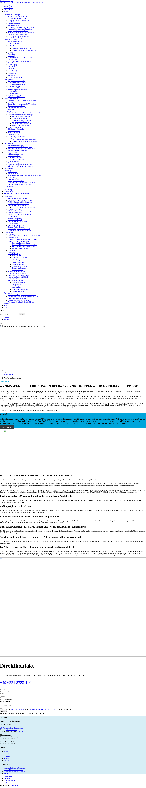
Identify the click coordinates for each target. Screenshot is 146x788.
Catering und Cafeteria (19, 263)
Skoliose (10, 102)
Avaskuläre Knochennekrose (17, 18)
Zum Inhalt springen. (6, 1)
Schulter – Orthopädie (15, 127)
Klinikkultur (12, 250)
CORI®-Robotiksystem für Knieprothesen (25, 141)
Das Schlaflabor (9, 186)
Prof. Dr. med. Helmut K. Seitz (17, 221)
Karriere (6, 304)
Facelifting (11, 52)
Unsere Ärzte (8, 6)
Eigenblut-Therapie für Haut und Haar (20, 165)
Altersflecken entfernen (15, 157)
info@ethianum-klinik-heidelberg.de (11, 728)
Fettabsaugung (12, 65)
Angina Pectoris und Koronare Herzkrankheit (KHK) (24, 175)
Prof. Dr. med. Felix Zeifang (17, 225)
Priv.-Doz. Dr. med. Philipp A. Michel (20, 200)
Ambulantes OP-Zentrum (20, 257)
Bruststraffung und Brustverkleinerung (24, 50)
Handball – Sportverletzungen (21, 120)
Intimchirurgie (12, 59)
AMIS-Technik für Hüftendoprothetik (24, 140)
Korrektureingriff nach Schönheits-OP (20, 61)
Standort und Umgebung (19, 266)
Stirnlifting (11, 75)
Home (6, 307)
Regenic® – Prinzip (14, 279)
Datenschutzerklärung (17, 709)
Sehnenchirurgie (13, 93)
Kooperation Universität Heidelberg (19, 277)
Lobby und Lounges (18, 264)
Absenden (4, 711)
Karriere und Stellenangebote (17, 271)
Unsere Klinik (8, 8)
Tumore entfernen (13, 25)
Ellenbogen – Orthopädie (16, 129)
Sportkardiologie (13, 173)
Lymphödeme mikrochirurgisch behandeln (21, 27)
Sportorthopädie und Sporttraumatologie (20, 115)
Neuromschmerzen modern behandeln (20, 29)
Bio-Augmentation (18, 291)
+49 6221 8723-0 (11, 730)
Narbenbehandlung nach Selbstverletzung (21, 32)
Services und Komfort (19, 268)
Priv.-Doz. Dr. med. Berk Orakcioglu (19, 214)
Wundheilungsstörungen (15, 38)
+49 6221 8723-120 (15, 682)
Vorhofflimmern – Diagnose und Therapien (21, 182)
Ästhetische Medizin (10, 152)
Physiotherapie (8, 190)
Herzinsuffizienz (13, 177)
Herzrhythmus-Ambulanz (16, 181)
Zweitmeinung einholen (15, 77)
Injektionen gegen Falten (15, 154)
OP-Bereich (15, 259)
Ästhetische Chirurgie (11, 40)
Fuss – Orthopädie (13, 134)
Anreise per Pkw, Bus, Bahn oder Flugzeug (21, 302)
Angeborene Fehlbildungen (16, 81)
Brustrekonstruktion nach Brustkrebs (19, 20)
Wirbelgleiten (12, 109)
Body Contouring (13, 43)
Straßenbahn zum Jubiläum (20, 248)
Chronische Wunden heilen (20, 289)
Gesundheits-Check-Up (15, 145)
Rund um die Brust (14, 47)
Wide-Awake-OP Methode (16, 97)
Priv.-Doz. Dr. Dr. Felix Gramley (18, 204)
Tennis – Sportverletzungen (20, 125)
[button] (1, 323)
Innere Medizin (9, 168)
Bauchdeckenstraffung (15, 41)
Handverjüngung (13, 161)
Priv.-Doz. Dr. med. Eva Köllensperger (20, 211)
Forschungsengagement (15, 280)
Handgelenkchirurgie (14, 86)
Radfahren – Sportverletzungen (21, 123)
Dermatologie (8, 191)
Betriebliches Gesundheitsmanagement (20, 147)
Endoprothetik (12, 138)
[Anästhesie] (11, 703)
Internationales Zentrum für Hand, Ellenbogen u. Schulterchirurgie (29, 113)
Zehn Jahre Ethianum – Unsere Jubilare (24, 245)
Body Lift (11, 45)
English (6, 319)
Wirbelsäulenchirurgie (11, 98)
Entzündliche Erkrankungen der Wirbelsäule (22, 104)
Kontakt (6, 11)
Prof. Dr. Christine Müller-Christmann (20, 202)
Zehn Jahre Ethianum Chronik (21, 243)
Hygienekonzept (17, 255)
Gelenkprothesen (13, 91)
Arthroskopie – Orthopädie (16, 136)
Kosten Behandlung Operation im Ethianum (22, 295)
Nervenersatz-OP (13, 88)
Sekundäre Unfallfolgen (15, 95)
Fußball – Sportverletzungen (21, 116)
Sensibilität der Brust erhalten (17, 22)
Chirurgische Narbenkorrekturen (18, 31)
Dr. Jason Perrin (13, 216)
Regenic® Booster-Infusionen (17, 150)
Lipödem (11, 68)
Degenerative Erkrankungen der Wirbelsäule (22, 100)
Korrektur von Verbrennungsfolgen (19, 36)
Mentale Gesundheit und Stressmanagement (21, 148)
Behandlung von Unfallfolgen (17, 34)
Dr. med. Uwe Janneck (15, 209)
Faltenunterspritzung (14, 156)
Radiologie (7, 188)
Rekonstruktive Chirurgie (12, 15)
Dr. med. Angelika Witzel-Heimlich (19, 229)
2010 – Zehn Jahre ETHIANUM (18, 241)
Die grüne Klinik (17, 270)
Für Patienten (8, 9)
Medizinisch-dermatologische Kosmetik (20, 166)
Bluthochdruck (12, 172)
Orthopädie (7, 111)
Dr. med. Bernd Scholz (15, 220)
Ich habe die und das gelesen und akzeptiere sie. (37, 709)
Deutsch (6, 318)
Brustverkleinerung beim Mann (21, 48)
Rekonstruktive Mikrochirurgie (17, 16)
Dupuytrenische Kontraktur (16, 84)
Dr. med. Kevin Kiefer (15, 218)
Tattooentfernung (13, 163)
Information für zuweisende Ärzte (18, 275)
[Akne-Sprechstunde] (11, 700)
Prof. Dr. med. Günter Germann (18, 198)
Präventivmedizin (9, 143)
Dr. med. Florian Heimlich (16, 227)
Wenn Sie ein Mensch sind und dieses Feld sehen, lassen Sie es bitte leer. (23, 713)
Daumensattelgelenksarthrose (17, 82)
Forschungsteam (17, 286)
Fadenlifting (11, 54)
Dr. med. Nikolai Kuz (15, 213)
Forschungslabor (17, 284)
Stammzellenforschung (19, 282)
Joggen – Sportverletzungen (20, 122)
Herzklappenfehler (14, 179)
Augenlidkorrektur (14, 63)
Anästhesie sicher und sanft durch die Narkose (22, 239)
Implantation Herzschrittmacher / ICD (20, 184)
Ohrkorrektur (12, 73)
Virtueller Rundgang (14, 254)
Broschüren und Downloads (17, 273)
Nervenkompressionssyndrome (17, 90)
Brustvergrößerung (14, 23)
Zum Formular (6, 427)
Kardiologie (7, 170)
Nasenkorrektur (13, 70)
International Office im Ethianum (18, 300)
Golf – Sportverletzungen (20, 118)
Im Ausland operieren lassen (17, 298)
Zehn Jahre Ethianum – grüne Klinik (23, 246)
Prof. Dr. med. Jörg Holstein (17, 205)
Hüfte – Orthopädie (14, 131)
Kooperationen (16, 288)
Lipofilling (11, 66)
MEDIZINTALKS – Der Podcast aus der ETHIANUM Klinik (27, 236)
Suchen (22, 314)
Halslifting (11, 56)
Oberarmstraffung (13, 72)
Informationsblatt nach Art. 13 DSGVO (42, 709)
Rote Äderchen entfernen (16, 159)
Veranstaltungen (13, 238)
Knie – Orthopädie (14, 132)
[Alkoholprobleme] (11, 701)
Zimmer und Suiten (18, 261)
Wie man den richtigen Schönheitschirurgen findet (23, 296)
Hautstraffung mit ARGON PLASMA (20, 57)
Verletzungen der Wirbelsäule (17, 107)
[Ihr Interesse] (11, 698)
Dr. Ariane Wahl (13, 223)
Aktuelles (11, 234)
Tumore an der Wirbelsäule (16, 106)
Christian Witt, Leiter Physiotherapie (19, 230)
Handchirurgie (8, 79)
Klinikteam (11, 252)
